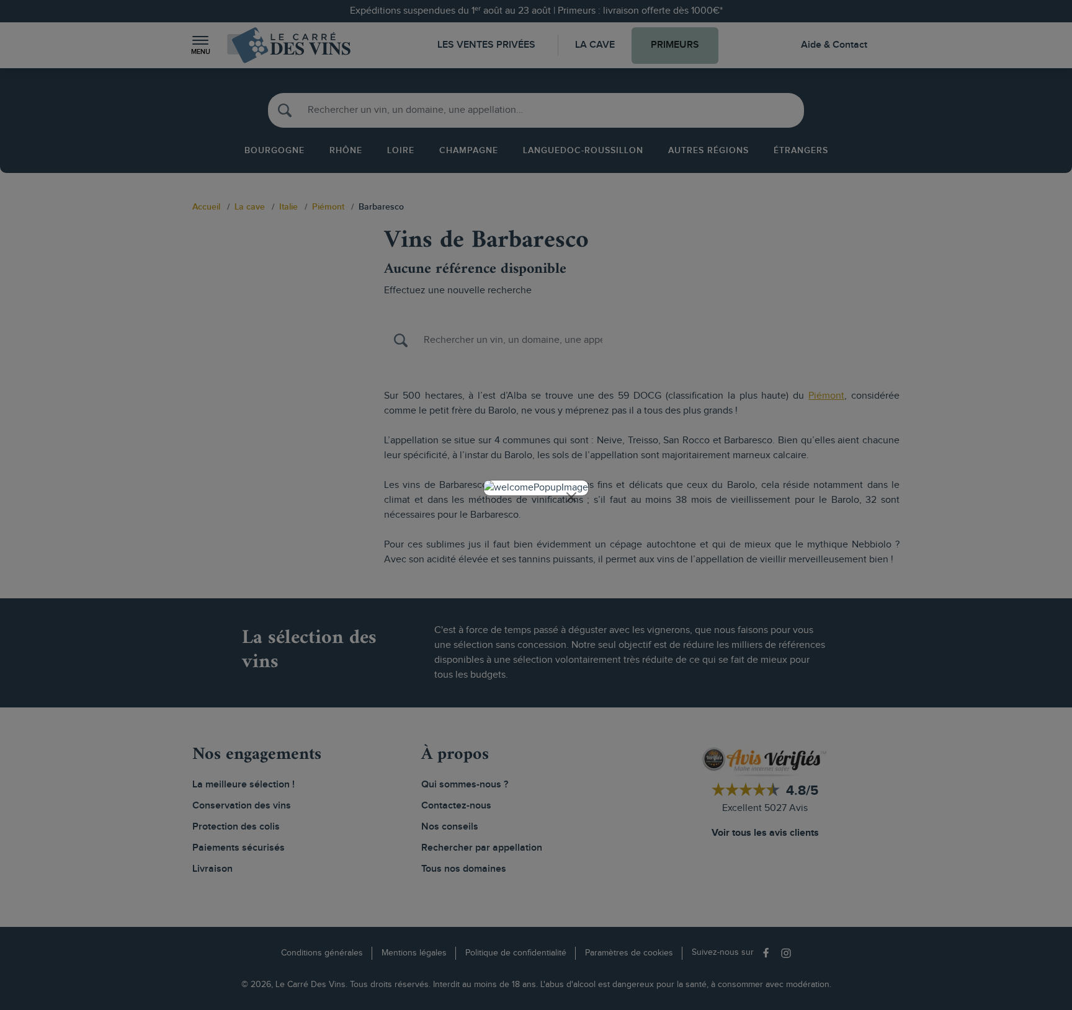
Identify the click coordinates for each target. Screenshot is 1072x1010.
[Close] (571, 497)
